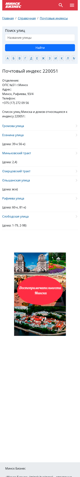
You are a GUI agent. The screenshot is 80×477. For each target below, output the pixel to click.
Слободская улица (15, 216)
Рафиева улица (13, 198)
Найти (40, 48)
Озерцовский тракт (16, 171)
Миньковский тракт (16, 153)
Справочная (27, 18)
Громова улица (13, 126)
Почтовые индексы (54, 18)
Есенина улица (13, 135)
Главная (8, 18)
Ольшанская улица (16, 180)
